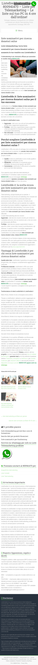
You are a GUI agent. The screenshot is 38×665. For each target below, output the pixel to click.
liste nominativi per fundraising (14, 439)
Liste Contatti (5, 473)
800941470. (16, 59)
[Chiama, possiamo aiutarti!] (33, 3)
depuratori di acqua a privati (9, 363)
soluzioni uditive (15, 360)
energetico (16, 358)
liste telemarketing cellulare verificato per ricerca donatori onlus (7, 405)
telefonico (25, 358)
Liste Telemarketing (7, 476)
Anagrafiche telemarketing (9, 470)
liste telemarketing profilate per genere (14, 416)
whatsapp (24, 177)
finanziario (9, 358)
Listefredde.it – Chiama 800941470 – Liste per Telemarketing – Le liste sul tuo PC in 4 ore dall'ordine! (19, 10)
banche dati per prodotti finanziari (14, 436)
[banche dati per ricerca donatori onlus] (25, 380)
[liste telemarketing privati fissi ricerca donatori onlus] (8, 380)
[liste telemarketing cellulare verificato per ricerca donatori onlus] (8, 396)
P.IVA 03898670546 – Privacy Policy (19, 663)
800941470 (12, 114)
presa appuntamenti (18, 247)
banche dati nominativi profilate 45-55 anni (23, 420)
